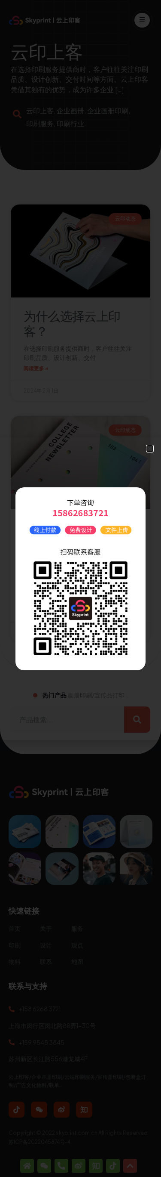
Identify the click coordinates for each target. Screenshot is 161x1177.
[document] (80, 588)
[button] (149, 448)
